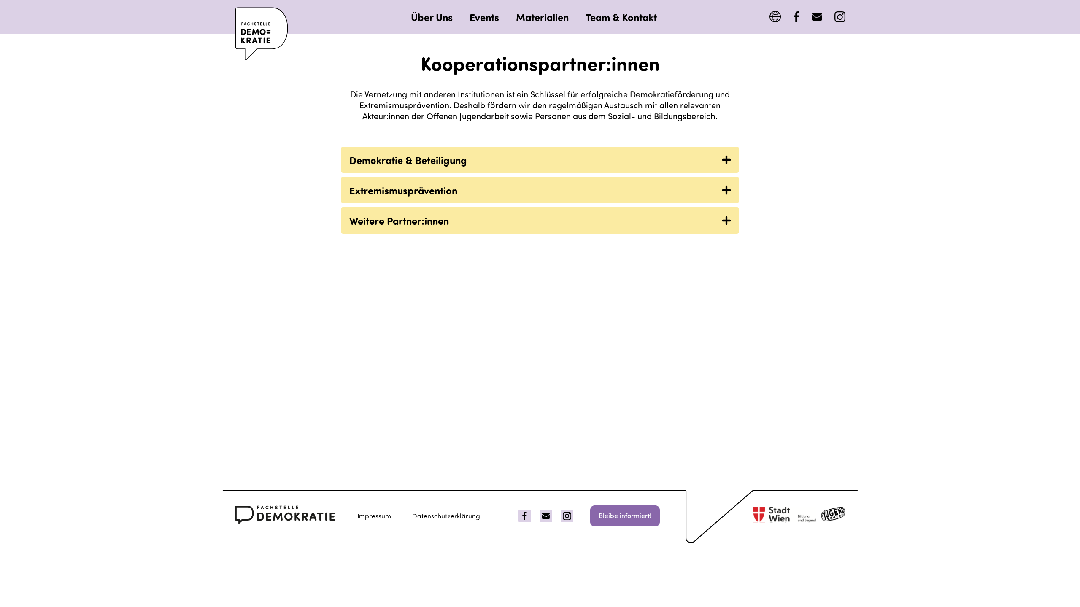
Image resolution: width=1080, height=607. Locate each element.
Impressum (374, 515)
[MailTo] (817, 17)
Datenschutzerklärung (446, 515)
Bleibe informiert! (625, 515)
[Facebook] (796, 17)
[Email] (546, 516)
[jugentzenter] (833, 516)
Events (484, 17)
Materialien (542, 17)
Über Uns (432, 17)
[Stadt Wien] (784, 516)
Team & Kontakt (621, 17)
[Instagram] (839, 17)
